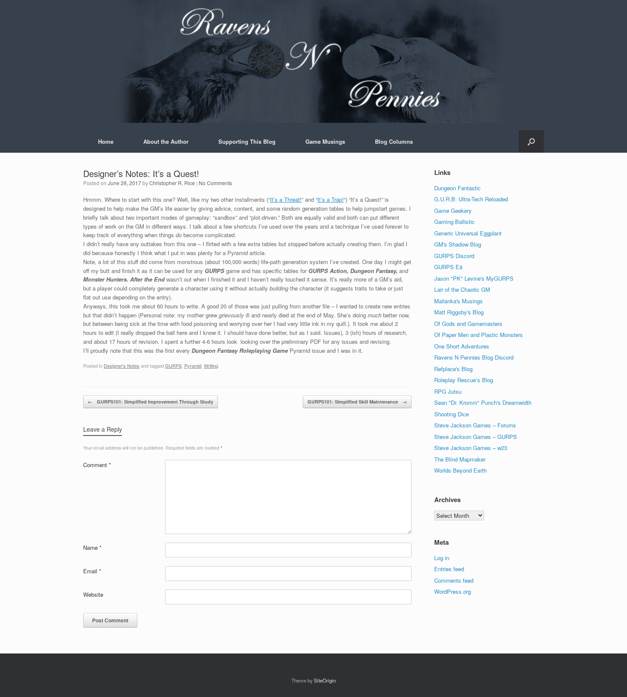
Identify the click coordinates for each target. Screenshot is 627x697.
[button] (531, 141)
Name (92, 547)
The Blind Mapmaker (459, 459)
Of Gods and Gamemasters (468, 323)
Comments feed (453, 580)
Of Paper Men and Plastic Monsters (478, 335)
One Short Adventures (461, 346)
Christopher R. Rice (172, 182)
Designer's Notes (121, 365)
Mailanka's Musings (458, 301)
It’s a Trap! (330, 199)
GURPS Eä (448, 267)
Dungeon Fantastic (457, 188)
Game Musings (325, 141)
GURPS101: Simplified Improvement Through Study (150, 401)
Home (105, 141)
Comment (97, 465)
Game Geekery (453, 210)
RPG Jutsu (448, 391)
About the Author (166, 141)
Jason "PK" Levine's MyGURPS (474, 278)
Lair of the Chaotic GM (462, 289)
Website (93, 594)
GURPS (173, 365)
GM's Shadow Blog (457, 244)
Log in (441, 558)
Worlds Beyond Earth (460, 470)
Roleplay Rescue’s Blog (463, 380)
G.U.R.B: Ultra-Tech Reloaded (471, 199)
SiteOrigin (325, 680)
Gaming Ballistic (454, 222)
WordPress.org (452, 591)
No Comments (215, 182)
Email (92, 571)
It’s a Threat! (286, 199)
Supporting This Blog (247, 141)
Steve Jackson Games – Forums (475, 425)
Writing (211, 365)
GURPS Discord (454, 256)
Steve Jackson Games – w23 (470, 448)
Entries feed (449, 569)
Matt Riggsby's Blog (459, 312)
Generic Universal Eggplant (468, 233)
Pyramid (192, 365)
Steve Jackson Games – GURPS (475, 437)
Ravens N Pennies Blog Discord (474, 357)
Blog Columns (394, 141)
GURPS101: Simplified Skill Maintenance (357, 401)
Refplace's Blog (453, 369)
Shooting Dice (451, 414)
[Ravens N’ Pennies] (313, 61)
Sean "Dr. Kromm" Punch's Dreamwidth (482, 402)
